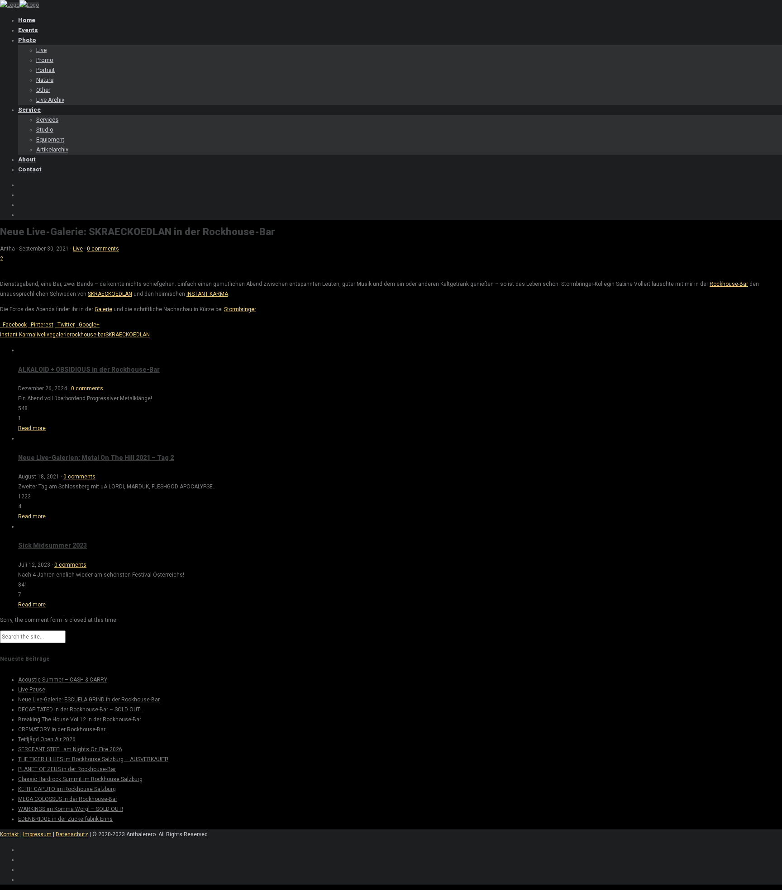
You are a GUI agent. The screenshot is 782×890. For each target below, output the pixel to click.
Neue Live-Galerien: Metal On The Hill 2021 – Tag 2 (96, 457)
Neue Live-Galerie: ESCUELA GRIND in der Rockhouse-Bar (89, 699)
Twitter (65, 325)
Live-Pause (31, 689)
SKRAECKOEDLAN (110, 294)
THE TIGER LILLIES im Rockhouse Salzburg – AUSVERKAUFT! (93, 759)
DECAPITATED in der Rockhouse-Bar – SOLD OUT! (80, 709)
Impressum (37, 834)
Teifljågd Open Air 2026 (47, 739)
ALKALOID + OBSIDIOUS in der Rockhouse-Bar (89, 369)
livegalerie (57, 334)
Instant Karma (17, 334)
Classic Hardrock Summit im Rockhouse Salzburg (80, 779)
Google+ (88, 325)
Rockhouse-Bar (729, 284)
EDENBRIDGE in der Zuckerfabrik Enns (65, 819)
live (39, 334)
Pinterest (40, 325)
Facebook (13, 325)
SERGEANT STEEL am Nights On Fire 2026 (70, 749)
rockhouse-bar (87, 334)
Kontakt (9, 834)
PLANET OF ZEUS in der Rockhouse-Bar (67, 769)
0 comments (103, 249)
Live (78, 249)
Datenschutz (72, 834)
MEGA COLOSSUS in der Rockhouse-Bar (67, 799)
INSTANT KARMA (207, 294)
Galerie (103, 309)
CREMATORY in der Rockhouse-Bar (61, 729)
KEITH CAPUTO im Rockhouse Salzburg (67, 789)
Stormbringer (240, 309)
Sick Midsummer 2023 (52, 545)
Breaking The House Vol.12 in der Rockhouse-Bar (79, 719)
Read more (32, 428)
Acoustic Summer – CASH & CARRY (62, 680)
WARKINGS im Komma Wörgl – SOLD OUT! (70, 809)
